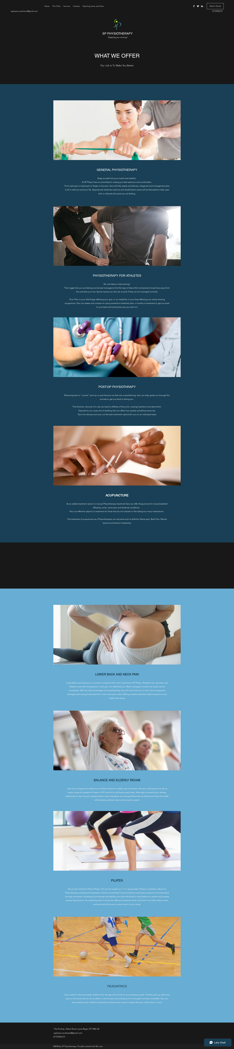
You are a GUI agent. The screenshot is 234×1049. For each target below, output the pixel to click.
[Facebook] (194, 6)
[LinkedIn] (202, 6)
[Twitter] (198, 6)
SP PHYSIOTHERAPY (117, 33)
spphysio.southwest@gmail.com (24, 11)
